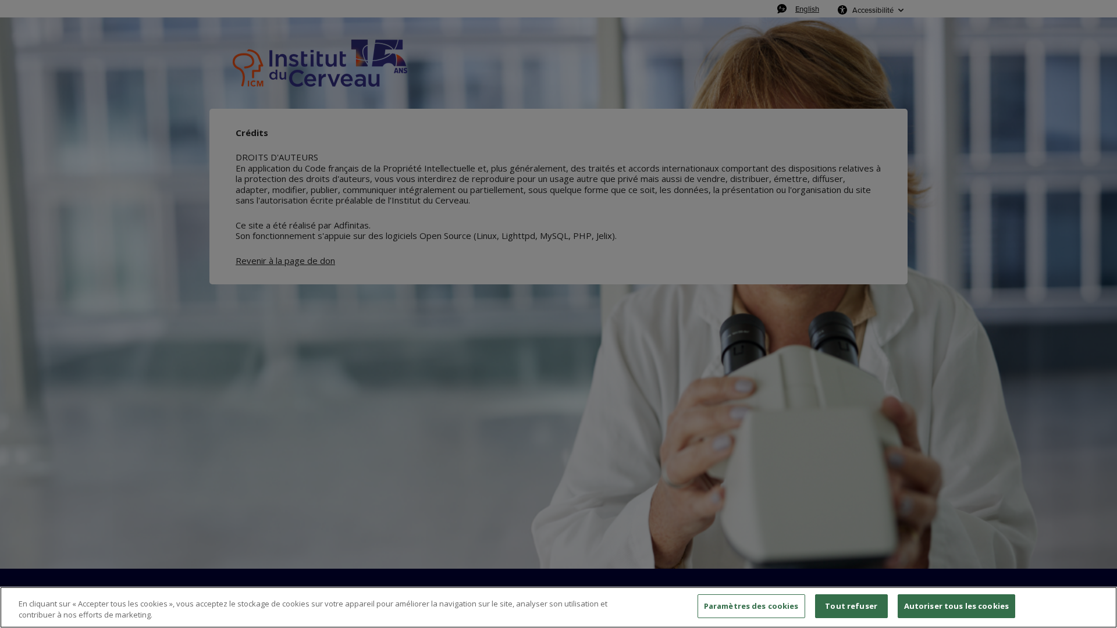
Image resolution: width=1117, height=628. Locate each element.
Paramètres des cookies (751, 606)
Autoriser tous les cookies (956, 606)
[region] (558, 607)
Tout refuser (851, 606)
